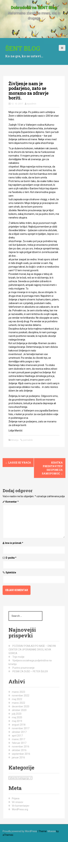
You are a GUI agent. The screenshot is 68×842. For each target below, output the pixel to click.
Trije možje (18, 656)
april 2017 (17, 735)
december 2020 (20, 706)
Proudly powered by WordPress (20, 831)
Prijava (15, 798)
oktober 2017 (19, 732)
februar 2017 (19, 743)
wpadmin (31, 103)
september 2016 (21, 753)
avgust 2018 (18, 724)
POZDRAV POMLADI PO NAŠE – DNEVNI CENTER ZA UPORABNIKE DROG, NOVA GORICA (32, 650)
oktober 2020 (19, 710)
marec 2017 (18, 739)
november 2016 (20, 746)
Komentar (12, 501)
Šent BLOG (22, 48)
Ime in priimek (14, 543)
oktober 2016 (19, 750)
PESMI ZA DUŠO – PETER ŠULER (30, 671)
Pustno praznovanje (23, 667)
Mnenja (14, 440)
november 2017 (20, 728)
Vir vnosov (17, 802)
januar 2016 (18, 757)
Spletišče (11, 572)
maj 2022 (17, 699)
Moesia (52, 831)
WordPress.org (20, 809)
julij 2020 (16, 713)
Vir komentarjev (20, 805)
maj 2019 (17, 721)
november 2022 (20, 695)
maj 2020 (17, 717)
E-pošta (11, 557)
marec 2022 (18, 702)
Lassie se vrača (18, 462)
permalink (27, 440)
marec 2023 (18, 692)
